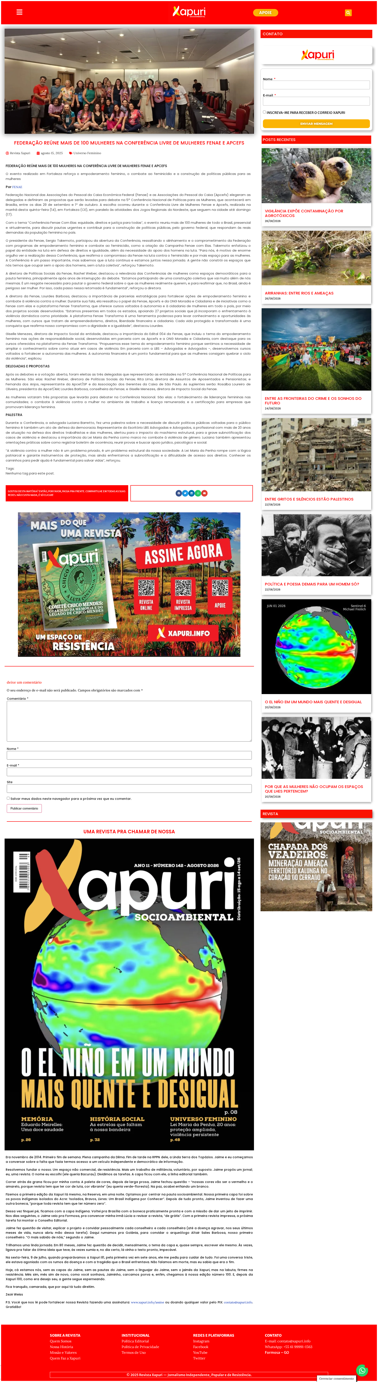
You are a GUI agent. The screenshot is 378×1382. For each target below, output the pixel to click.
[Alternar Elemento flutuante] (362, 1370)
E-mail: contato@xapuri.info (287, 1341)
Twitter (199, 1358)
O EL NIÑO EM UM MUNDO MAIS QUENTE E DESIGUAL (313, 702)
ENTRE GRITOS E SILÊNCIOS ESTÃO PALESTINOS (309, 499)
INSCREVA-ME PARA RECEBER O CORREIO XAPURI (306, 112)
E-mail (13, 765)
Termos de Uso (134, 1352)
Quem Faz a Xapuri (65, 1358)
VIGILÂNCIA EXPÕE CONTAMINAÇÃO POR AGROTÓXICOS (304, 213)
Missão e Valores (63, 1352)
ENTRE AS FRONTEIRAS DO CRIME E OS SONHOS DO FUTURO (313, 401)
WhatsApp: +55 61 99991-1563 (288, 1347)
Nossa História (61, 1347)
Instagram (201, 1341)
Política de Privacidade (140, 1347)
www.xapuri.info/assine (147, 1302)
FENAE (17, 187)
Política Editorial (135, 1341)
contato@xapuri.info (238, 1302)
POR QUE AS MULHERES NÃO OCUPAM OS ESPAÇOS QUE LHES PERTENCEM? (314, 789)
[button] (348, 12)
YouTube (200, 1352)
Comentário (17, 698)
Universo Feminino (87, 153)
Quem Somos (60, 1341)
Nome (13, 748)
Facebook (200, 1347)
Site (9, 782)
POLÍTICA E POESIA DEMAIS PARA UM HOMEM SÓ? (312, 584)
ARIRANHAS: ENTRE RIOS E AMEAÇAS (299, 293)
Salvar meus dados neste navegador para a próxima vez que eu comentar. (70, 798)
